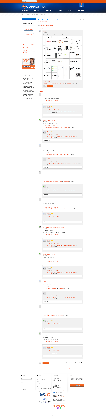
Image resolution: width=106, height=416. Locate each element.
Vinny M (60, 101)
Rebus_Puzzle (45, 25)
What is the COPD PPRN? (41, 379)
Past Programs (23, 389)
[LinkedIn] (59, 406)
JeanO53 (44, 31)
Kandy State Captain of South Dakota (69, 111)
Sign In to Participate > (29, 34)
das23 (82, 23)
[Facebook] (54, 406)
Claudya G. (47, 208)
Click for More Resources (27, 19)
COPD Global (23, 382)
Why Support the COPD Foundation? (43, 383)
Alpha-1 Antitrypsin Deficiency (42, 390)
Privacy (48, 413)
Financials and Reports (25, 385)
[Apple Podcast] (58, 408)
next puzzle (25, 52)
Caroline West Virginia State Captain (58, 83)
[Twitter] (57, 406)
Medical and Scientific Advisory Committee (44, 388)
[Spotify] (60, 408)
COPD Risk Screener (40, 384)
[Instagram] (62, 406)
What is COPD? (39, 378)
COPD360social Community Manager (53, 368)
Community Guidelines (54, 413)
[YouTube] (64, 406)
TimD (50, 83)
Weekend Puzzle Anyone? (27, 50)
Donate (81, 5)
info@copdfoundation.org (58, 401)
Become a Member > (29, 29)
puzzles (41, 25)
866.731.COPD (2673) (60, 396)
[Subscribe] (83, 19)
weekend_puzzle (50, 25)
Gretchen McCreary (49, 263)
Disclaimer (43, 413)
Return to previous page (42, 21)
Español (38, 391)
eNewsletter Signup (77, 385)
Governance (23, 387)
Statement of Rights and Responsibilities (66, 413)
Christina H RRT (46, 83)
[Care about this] (80, 19)
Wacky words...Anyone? (27, 54)
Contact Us (39, 386)
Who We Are (23, 378)
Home (23, 14)
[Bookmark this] (81, 19)
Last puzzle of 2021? (26, 47)
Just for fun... (25, 49)
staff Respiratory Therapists (69, 368)
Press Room (23, 380)
